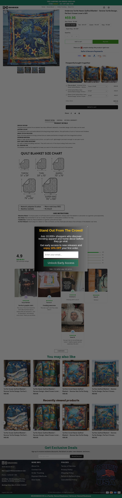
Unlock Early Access (61, 262)
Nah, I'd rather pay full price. (61, 269)
